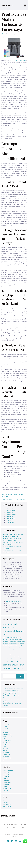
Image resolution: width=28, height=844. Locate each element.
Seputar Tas (21, 493)
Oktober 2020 (6, 738)
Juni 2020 (5, 746)
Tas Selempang (13, 494)
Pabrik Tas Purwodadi (12, 655)
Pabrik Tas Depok (6, 639)
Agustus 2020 (6, 742)
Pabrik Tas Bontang (19, 637)
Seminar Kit (15, 493)
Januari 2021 (6, 732)
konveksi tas (23, 114)
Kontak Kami (23, 824)
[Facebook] (8, 841)
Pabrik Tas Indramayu (14, 639)
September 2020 (7, 740)
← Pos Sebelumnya (6, 499)
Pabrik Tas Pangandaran (12, 652)
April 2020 (5, 750)
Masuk (4, 800)
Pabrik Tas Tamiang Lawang (12, 658)
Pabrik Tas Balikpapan (10, 635)
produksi (20, 661)
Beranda (5, 824)
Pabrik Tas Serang (19, 654)
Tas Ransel (7, 494)
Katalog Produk (13, 824)
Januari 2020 (6, 756)
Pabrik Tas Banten (18, 635)
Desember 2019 (7, 758)
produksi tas (9, 664)
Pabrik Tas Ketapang (16, 647)
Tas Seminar (21, 494)
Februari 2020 (6, 754)
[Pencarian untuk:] (14, 676)
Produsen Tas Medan (19, 60)
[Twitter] (12, 841)
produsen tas (9, 668)
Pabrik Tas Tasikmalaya (11, 661)
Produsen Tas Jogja (11, 518)
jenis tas (6, 624)
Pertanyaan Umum (11, 827)
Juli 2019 (5, 760)
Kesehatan (6, 772)
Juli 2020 (5, 744)
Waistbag (8, 496)
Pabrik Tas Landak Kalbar (20, 649)
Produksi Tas (9, 512)
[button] (25, 5)
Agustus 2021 (6, 725)
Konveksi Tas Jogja (11, 510)
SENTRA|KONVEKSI (7, 5)
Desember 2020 (7, 734)
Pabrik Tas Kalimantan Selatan (15, 641)
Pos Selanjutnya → (22, 499)
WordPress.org (7, 806)
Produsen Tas (9, 516)
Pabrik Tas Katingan (19, 645)
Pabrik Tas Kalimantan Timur (15, 643)
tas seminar (21, 668)
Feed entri (5, 802)
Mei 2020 (5, 748)
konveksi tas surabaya (7, 631)
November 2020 (7, 736)
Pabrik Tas (8, 520)
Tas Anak (5, 778)
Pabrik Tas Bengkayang (11, 637)
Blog (23, 827)
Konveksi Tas (9, 509)
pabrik (15, 631)
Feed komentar (7, 804)
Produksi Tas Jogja (11, 514)
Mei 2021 (5, 731)
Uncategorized (7, 788)
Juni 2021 (5, 729)
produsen (19, 664)
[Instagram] (20, 841)
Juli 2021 (5, 727)
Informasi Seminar (8, 770)
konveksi (15, 624)
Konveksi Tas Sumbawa (19, 628)
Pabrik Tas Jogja (10, 522)
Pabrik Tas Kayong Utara (7, 647)
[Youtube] (16, 841)
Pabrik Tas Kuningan (11, 649)
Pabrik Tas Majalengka (15, 650)
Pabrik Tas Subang (6, 656)
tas (17, 668)
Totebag (3, 496)
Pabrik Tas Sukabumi (14, 656)
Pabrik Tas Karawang (11, 645)
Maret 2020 (6, 752)
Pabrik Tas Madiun (6, 651)
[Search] (20, 676)
